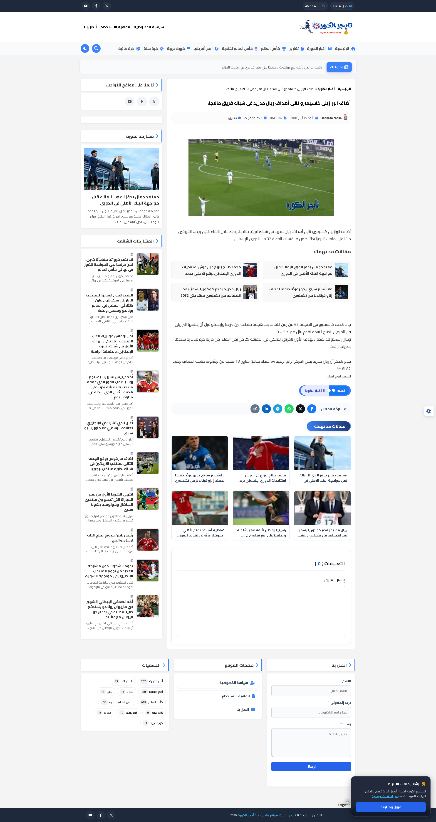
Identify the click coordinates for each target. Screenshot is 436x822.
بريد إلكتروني (339, 703)
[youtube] (86, 6)
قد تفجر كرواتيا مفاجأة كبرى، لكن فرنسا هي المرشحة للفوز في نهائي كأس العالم (108, 264)
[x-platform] (107, 6)
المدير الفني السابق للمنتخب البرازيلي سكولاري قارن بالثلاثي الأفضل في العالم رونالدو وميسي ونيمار (109, 303)
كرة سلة (151, 48)
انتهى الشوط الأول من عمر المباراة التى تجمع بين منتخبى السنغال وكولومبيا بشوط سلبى (109, 502)
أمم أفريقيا (203, 48)
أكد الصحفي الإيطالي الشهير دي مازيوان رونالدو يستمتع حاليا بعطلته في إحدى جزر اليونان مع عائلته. (110, 609)
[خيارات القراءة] (429, 411)
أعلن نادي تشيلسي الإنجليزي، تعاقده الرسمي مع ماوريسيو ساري (108, 427)
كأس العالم (270, 48)
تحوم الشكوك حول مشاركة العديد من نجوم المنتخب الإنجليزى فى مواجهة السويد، (109, 571)
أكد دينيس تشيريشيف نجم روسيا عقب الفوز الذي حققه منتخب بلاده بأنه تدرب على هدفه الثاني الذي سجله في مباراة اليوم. (110, 387)
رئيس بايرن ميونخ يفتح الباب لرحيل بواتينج (110, 538)
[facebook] (96, 6)
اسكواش (123, 681)
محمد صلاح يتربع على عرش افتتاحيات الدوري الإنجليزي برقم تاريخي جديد (211, 270)
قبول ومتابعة (391, 807)
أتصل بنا (90, 26)
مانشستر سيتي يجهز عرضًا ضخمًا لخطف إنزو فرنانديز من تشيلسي (300, 292)
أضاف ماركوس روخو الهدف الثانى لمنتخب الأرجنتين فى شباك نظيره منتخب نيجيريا (110, 463)
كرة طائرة (126, 48)
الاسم (346, 681)
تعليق (232, 118)
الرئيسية (342, 48)
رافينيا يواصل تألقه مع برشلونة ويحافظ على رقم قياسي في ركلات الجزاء (272, 67)
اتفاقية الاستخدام (115, 26)
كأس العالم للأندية (237, 48)
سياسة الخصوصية (149, 26)
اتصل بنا (242, 709)
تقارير (294, 48)
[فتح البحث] (96, 48)
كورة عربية (176, 48)
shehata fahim (331, 118)
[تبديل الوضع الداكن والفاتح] (85, 48)
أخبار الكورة (316, 48)
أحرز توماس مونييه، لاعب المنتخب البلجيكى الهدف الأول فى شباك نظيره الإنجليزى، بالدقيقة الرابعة (112, 344)
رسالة (345, 724)
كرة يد (104, 712)
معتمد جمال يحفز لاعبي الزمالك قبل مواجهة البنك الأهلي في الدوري (303, 270)
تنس (107, 691)
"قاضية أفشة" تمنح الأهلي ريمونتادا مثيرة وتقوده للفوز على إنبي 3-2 (202, 533)
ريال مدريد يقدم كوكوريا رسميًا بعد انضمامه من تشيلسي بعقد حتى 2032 (211, 292)
